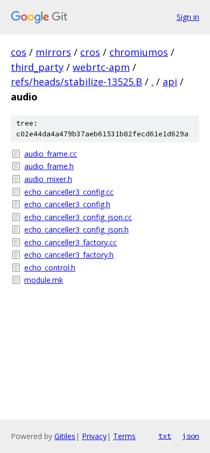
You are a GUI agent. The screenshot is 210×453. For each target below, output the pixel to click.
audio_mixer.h (48, 179)
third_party (37, 67)
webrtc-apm (101, 67)
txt (164, 436)
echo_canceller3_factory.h (69, 255)
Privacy (94, 436)
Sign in (188, 17)
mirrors (53, 52)
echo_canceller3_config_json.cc (78, 217)
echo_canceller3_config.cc (69, 192)
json (190, 436)
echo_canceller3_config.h (67, 204)
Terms (124, 436)
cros (90, 52)
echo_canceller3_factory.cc (70, 242)
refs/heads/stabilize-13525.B (76, 81)
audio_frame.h (49, 166)
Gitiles (64, 436)
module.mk (43, 280)
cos (18, 52)
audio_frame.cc (50, 154)
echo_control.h (49, 267)
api (170, 81)
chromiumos (138, 52)
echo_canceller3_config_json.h (76, 229)
